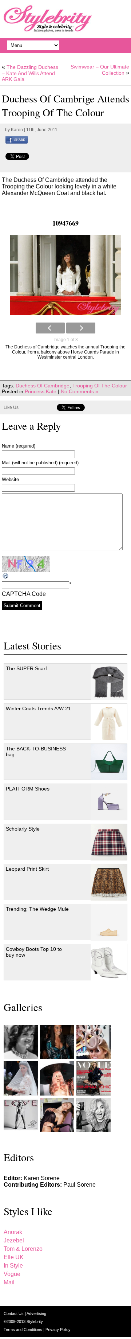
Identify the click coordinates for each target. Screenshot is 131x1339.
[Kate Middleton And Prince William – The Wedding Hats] (93, 1042)
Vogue (12, 1274)
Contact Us (14, 1313)
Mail (9, 1282)
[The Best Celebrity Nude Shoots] (21, 1115)
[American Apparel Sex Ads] (57, 1115)
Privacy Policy (58, 1329)
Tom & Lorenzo (23, 1249)
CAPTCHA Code (24, 594)
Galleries (23, 1007)
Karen (17, 129)
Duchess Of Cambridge (43, 386)
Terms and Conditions (23, 1329)
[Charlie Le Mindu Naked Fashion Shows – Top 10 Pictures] (57, 1078)
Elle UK (14, 1257)
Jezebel (14, 1240)
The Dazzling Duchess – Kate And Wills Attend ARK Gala (30, 73)
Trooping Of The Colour (99, 386)
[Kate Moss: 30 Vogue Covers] (93, 1078)
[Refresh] (6, 576)
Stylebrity (35, 1321)
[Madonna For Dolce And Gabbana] (93, 1115)
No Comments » (79, 391)
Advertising (36, 1313)
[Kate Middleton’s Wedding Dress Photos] (21, 1078)
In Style (13, 1265)
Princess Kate (40, 391)
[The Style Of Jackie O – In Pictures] (21, 1042)
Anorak (13, 1232)
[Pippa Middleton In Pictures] (57, 1042)
